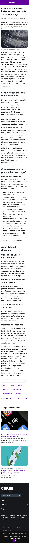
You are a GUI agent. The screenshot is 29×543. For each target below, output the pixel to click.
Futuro (4, 385)
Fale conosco (6, 495)
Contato (5, 519)
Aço (4, 381)
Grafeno (12, 385)
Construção (11, 381)
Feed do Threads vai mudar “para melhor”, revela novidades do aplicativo (14, 435)
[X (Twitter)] (22, 398)
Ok (15, 540)
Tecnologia (18, 393)
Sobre (4, 528)
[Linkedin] (18, 398)
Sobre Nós (21, 517)
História (25, 515)
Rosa (23, 18)
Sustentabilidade (7, 393)
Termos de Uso (7, 530)
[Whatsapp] (14, 398)
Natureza (5, 517)
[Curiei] (11, 3)
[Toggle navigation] (3, 2)
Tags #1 (3, 500)
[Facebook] (10, 398)
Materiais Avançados (16, 389)
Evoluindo (4, 433)
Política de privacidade (14, 528)
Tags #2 (3, 504)
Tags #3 (3, 509)
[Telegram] (26, 398)
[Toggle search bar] (26, 2)
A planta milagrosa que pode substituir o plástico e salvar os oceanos (13, 471)
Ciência (19, 515)
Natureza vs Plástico (7, 468)
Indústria (20, 385)
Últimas (3, 515)
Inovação (3, 18)
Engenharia (21, 381)
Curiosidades (11, 515)
